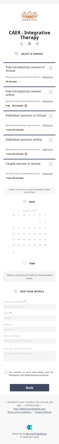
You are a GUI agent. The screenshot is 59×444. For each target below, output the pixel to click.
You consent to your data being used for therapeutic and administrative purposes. (31, 374)
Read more (48, 77)
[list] (29, 122)
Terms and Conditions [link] (19, 412)
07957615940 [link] (32, 405)
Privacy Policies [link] (43, 412)
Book (29, 388)
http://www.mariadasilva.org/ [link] (29, 408)
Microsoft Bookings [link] (36, 433)
